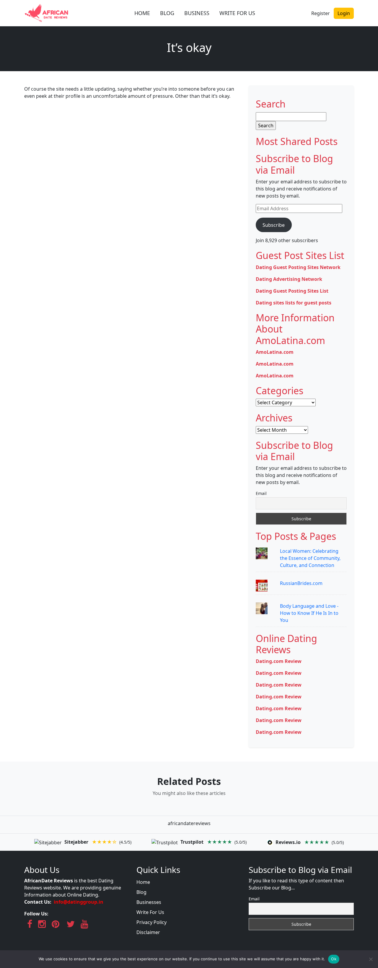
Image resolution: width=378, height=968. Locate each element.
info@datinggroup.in (78, 902)
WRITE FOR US (237, 13)
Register (320, 13)
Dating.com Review (279, 661)
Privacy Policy (151, 922)
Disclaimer (148, 932)
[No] (371, 959)
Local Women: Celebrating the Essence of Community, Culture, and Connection (310, 558)
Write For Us (150, 912)
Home (143, 882)
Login (344, 13)
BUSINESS (196, 13)
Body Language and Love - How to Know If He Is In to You (309, 613)
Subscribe (274, 225)
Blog (141, 892)
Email (261, 493)
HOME (142, 13)
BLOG (167, 13)
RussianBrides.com (301, 583)
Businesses (148, 902)
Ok (333, 958)
